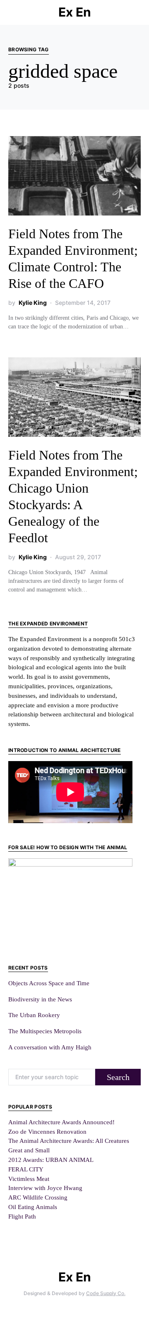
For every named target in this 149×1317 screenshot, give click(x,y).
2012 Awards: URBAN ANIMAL (51, 1159)
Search (118, 1077)
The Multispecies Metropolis (45, 1030)
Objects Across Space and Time (48, 983)
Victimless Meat (28, 1178)
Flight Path (22, 1216)
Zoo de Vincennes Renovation (47, 1131)
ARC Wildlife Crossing (37, 1197)
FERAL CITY (25, 1169)
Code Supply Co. (105, 1293)
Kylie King (33, 302)
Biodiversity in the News (40, 999)
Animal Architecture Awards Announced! (61, 1121)
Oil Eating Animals (32, 1206)
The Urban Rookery (34, 1014)
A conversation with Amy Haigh (49, 1047)
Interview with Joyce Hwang (45, 1187)
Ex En (74, 12)
